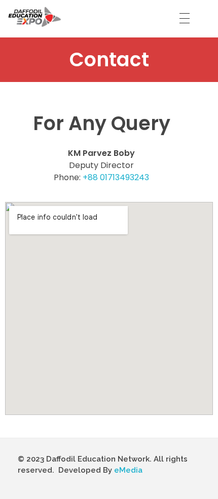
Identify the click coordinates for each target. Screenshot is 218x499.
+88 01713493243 (116, 177)
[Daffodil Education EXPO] (35, 16)
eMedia (128, 470)
